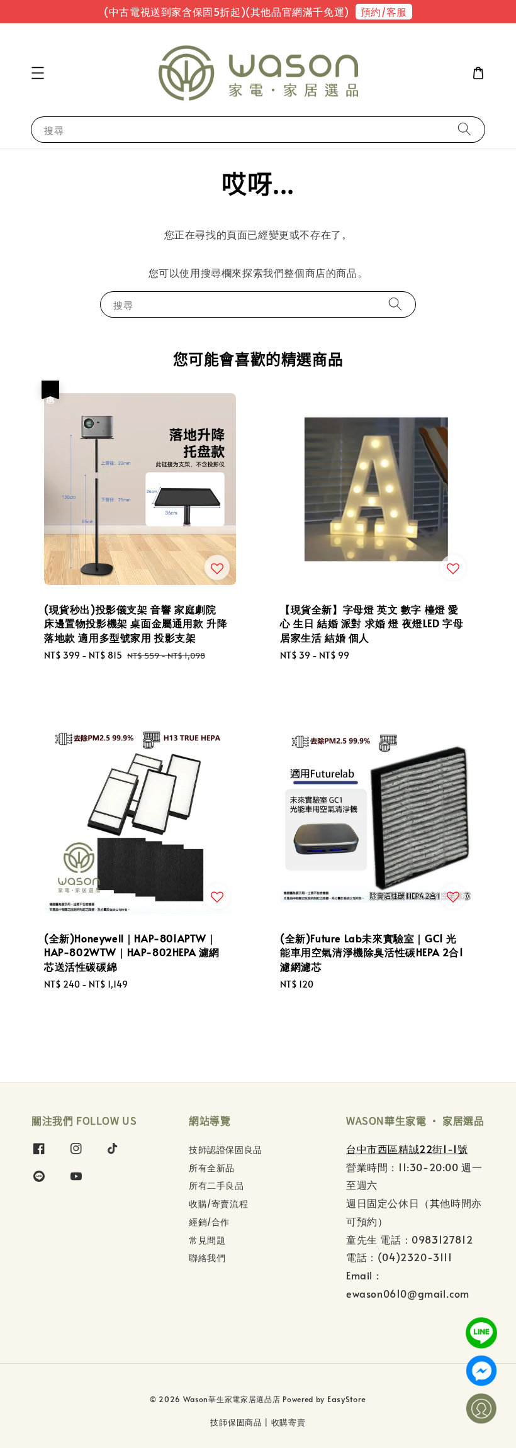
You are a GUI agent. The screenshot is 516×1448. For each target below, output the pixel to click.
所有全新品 (212, 1168)
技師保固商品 (236, 1422)
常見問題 (207, 1240)
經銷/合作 (209, 1222)
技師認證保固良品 (225, 1150)
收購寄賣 (288, 1422)
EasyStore (346, 1399)
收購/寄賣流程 (218, 1204)
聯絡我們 (207, 1258)
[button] (38, 73)
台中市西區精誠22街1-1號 (407, 1149)
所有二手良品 (216, 1185)
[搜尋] (464, 129)
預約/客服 (384, 11)
